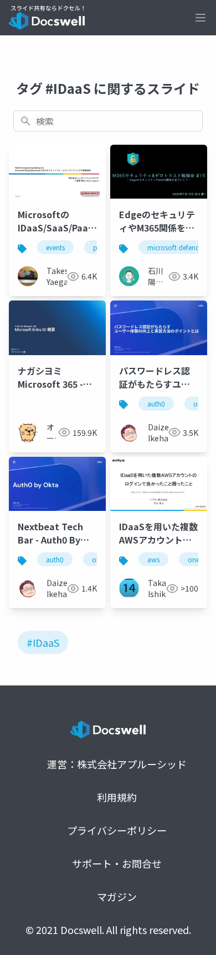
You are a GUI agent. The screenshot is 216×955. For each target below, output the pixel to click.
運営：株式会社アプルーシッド (117, 764)
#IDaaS (43, 642)
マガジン (117, 896)
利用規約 (117, 797)
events (55, 247)
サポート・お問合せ (117, 863)
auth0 (156, 403)
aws (153, 559)
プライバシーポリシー (117, 830)
